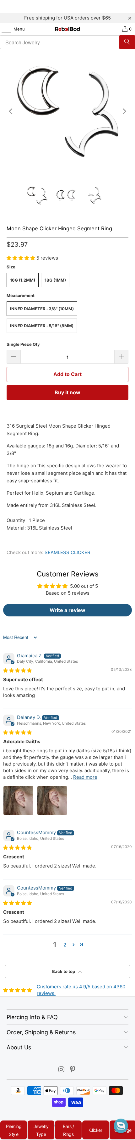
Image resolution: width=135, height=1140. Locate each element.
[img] (17, 670)
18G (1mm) (55, 280)
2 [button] (64, 945)
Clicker (95, 1130)
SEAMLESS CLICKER (67, 552)
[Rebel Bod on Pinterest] (73, 1070)
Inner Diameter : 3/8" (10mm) (42, 308)
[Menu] (3, 29)
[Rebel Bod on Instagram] (61, 1070)
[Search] (127, 42)
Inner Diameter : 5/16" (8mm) (41, 325)
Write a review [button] (67, 610)
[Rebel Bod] (67, 29)
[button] (21, 258)
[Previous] (11, 111)
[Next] (124, 111)
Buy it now (67, 392)
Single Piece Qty (23, 344)
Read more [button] (85, 777)
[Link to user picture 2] (52, 800)
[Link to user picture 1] (18, 800)
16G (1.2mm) (22, 280)
